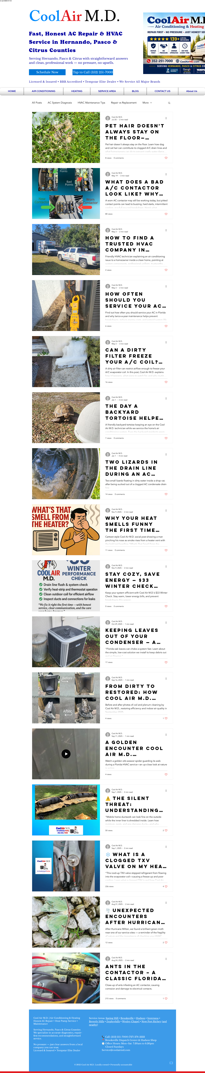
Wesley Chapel (131, 1021)
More (146, 102)
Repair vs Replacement (124, 102)
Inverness (152, 1018)
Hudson (140, 1018)
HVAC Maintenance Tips (91, 102)
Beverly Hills (96, 1021)
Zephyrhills (113, 1021)
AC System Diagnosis (60, 102)
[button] (169, 103)
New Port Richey (151, 1021)
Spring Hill (112, 1018)
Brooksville (127, 1018)
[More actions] (167, 118)
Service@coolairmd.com (116, 1050)
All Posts (37, 102)
